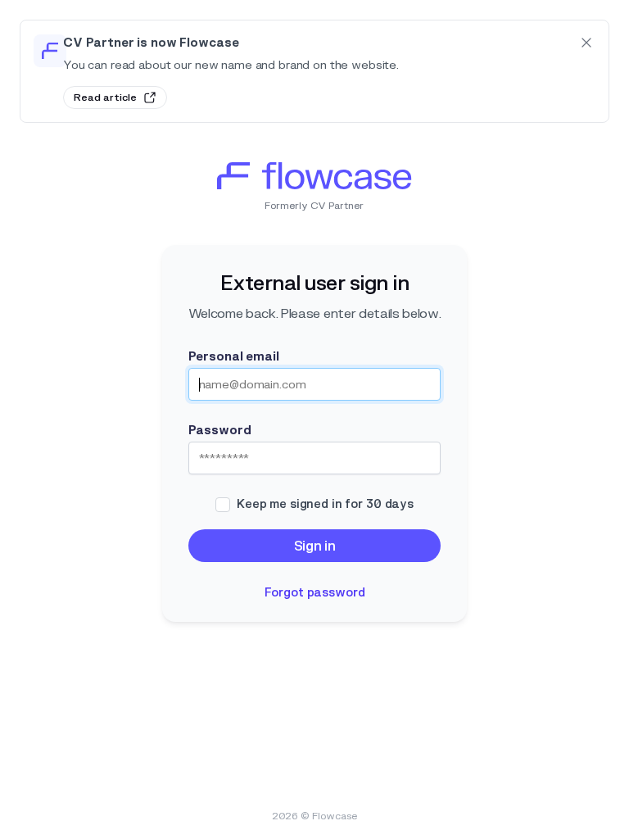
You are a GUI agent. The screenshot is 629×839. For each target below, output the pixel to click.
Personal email (233, 357)
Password (219, 431)
